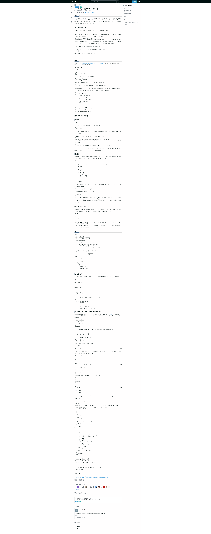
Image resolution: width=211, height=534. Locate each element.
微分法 (81, 10)
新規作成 (134, 1)
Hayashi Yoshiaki (80, 4)
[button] (139, 1)
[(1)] (77, 367)
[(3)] (78, 390)
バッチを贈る (78, 501)
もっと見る (77, 489)
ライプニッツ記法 (87, 10)
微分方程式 (78, 10)
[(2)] (75, 390)
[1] (111, 314)
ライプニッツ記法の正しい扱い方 (129, 7)
